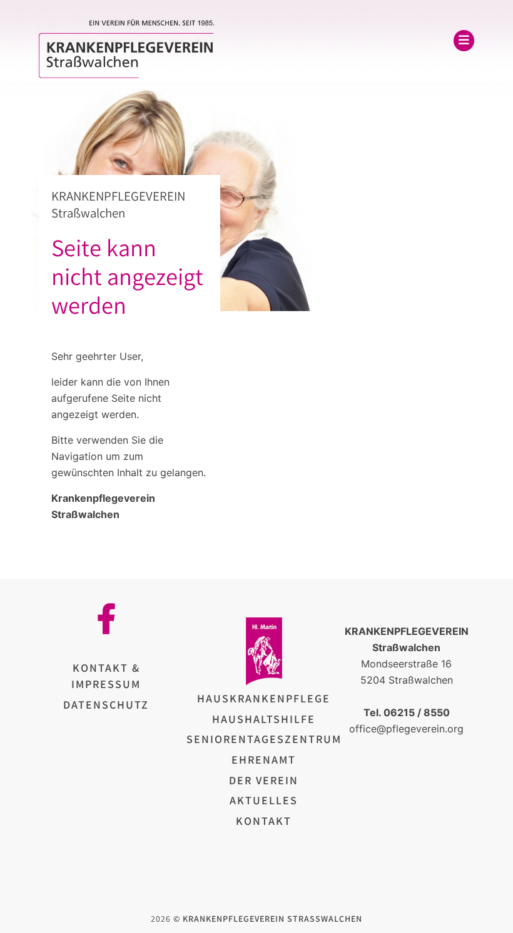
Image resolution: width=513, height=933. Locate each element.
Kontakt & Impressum (106, 676)
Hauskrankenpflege (263, 698)
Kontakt (264, 821)
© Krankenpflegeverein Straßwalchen (267, 918)
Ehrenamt (263, 759)
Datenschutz (106, 704)
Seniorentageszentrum (264, 739)
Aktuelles (264, 800)
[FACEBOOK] (106, 619)
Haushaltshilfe (263, 719)
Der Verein (263, 780)
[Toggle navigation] (464, 40)
